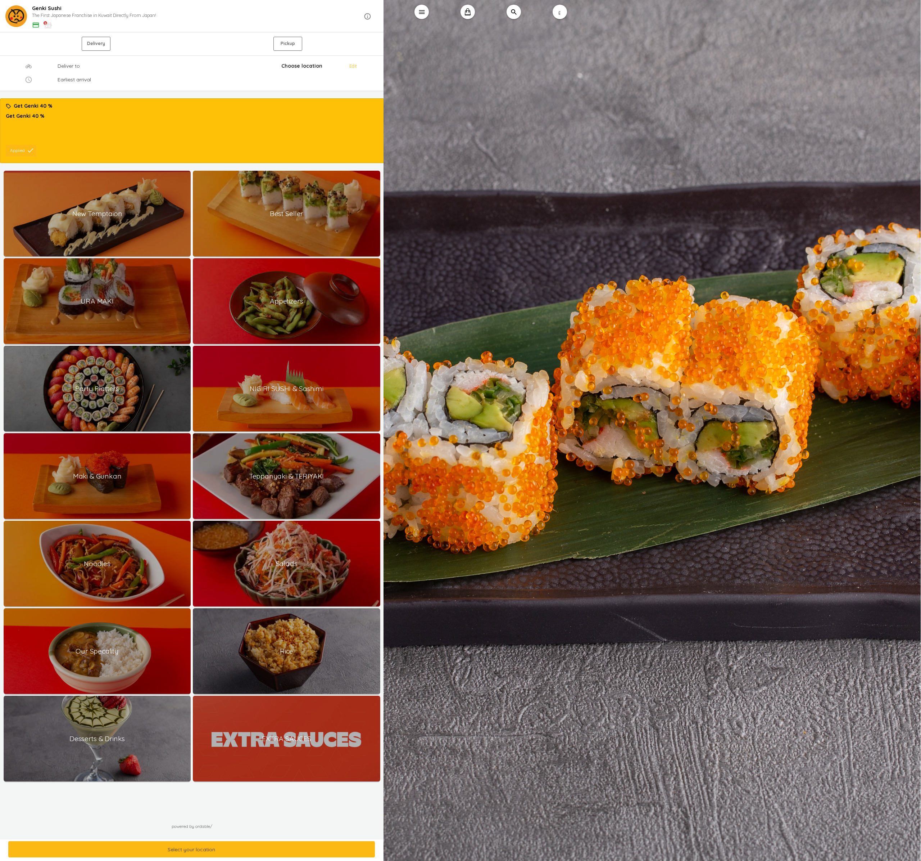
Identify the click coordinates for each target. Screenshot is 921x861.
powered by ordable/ (192, 826)
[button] (192, 16)
